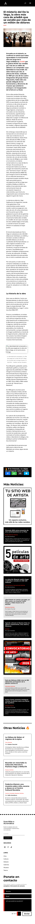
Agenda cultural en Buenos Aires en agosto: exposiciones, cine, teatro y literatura (17, 624)
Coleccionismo (9, 585)
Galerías (11, 534)
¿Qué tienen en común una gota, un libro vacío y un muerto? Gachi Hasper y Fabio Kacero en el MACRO (17, 602)
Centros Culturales (9, 793)
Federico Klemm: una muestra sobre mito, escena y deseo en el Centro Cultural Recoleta (17, 787)
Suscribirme (8, 837)
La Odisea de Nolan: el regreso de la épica (14, 738)
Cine (6, 742)
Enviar (27, 914)
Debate (6, 862)
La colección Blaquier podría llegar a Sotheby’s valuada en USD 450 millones (17, 581)
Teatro (6, 870)
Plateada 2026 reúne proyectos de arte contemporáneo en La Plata (16, 531)
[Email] (20, 473)
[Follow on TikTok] (11, 847)
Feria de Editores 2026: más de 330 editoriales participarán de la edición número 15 (17, 681)
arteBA (22, 61)
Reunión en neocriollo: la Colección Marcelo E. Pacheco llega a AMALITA (16, 765)
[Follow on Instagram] (5, 847)
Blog (5, 25)
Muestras (7, 607)
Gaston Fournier (11, 609)
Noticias (16, 534)
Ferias (6, 534)
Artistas (7, 705)
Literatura (7, 686)
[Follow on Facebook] (8, 847)
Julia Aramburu (11, 536)
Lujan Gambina (11, 630)
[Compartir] (8, 473)
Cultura (6, 859)
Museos (7, 769)
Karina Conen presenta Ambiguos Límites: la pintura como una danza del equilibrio (17, 701)
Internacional (16, 585)
